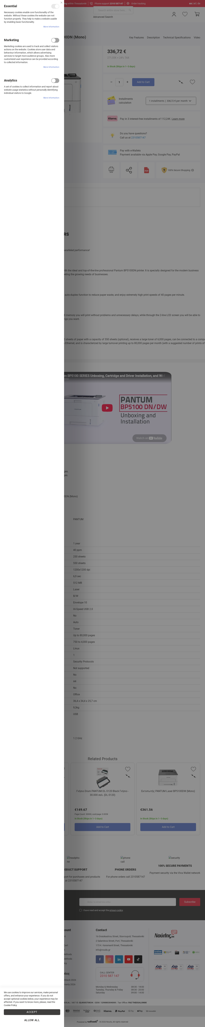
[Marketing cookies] (55, 40)
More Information (51, 27)
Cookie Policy (10, 1005)
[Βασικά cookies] (55, 6)
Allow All (32, 1020)
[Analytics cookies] (55, 80)
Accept (32, 1012)
